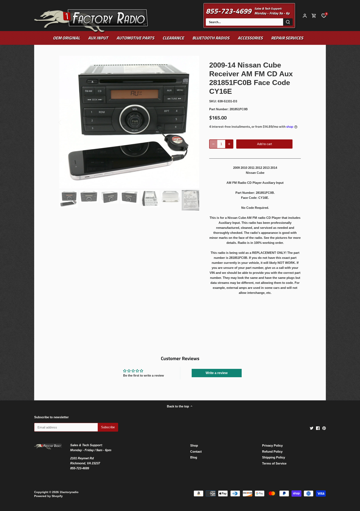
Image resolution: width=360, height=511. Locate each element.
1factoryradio (69, 492)
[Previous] (65, 122)
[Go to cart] (313, 15)
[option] (129, 122)
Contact (196, 451)
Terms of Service (274, 463)
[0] (324, 15)
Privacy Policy (272, 445)
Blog (193, 457)
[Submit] (288, 22)
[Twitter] (311, 428)
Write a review (217, 373)
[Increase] (229, 144)
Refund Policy (272, 451)
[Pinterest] (324, 428)
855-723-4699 (228, 10)
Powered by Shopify (48, 496)
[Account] (304, 15)
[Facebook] (318, 428)
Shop (194, 445)
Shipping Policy (273, 457)
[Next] (192, 122)
